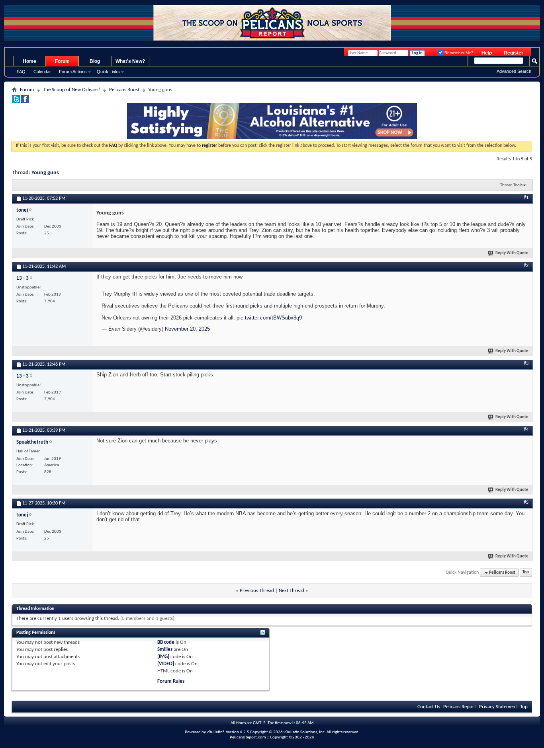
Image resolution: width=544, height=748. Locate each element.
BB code (165, 642)
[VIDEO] (165, 663)
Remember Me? (458, 53)
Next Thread (291, 590)
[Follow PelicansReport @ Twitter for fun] (16, 101)
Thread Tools (511, 185)
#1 (526, 197)
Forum (62, 61)
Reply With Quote (511, 253)
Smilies (164, 649)
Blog (95, 61)
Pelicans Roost (124, 89)
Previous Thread (257, 590)
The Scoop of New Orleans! (71, 89)
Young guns (45, 173)
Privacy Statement (498, 706)
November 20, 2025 (187, 329)
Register (513, 53)
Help (486, 53)
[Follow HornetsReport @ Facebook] (25, 101)
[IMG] (163, 656)
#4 (526, 429)
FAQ (21, 71)
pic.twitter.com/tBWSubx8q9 (269, 318)
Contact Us (428, 706)
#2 (526, 265)
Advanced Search (514, 71)
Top (525, 573)
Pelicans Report (459, 706)
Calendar (42, 71)
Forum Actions (73, 71)
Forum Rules (170, 681)
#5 (526, 502)
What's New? (130, 61)
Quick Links (108, 71)
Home (29, 61)
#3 (526, 363)
